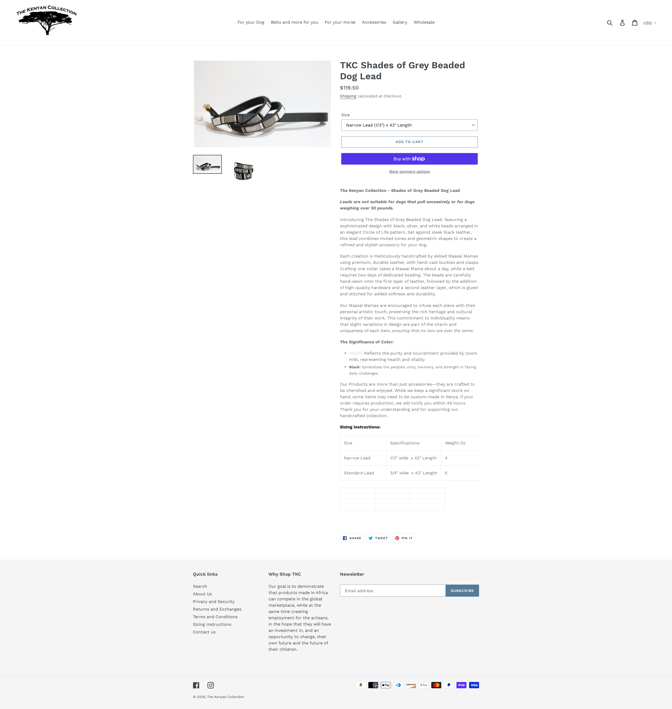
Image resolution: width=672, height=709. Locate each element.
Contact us (204, 631)
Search (200, 586)
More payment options (409, 171)
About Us (202, 593)
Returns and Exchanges (217, 609)
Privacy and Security (213, 601)
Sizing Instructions (212, 624)
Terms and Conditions (215, 616)
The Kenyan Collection (225, 697)
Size (345, 114)
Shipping (348, 96)
